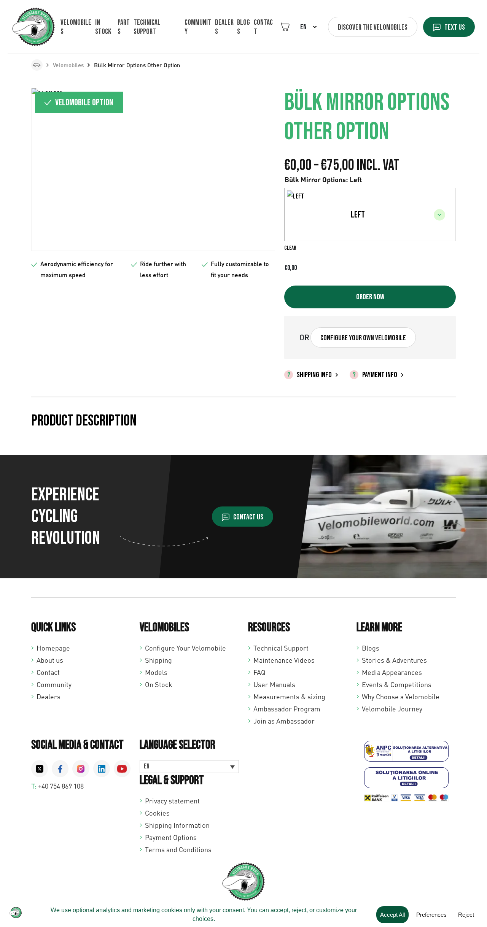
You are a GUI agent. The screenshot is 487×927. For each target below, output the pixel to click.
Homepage (53, 648)
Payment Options (171, 837)
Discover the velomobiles (372, 27)
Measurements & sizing (289, 696)
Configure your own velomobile (363, 338)
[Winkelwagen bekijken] (285, 26)
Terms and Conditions (178, 849)
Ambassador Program (286, 709)
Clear (290, 248)
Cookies (157, 813)
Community (198, 27)
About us (50, 660)
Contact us (248, 517)
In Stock (103, 27)
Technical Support (281, 648)
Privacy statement (172, 801)
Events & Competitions (396, 684)
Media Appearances (392, 672)
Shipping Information (177, 825)
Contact (263, 27)
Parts (124, 27)
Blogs (243, 27)
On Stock (158, 684)
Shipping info (314, 374)
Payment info (379, 374)
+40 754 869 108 (61, 786)
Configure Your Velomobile (185, 648)
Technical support (147, 27)
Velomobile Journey (392, 709)
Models (156, 672)
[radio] (371, 215)
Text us (454, 27)
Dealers (224, 27)
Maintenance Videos (284, 660)
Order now (370, 297)
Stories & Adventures (394, 660)
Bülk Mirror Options (315, 179)
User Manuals (274, 684)
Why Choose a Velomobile (400, 696)
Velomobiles (75, 27)
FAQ (259, 672)
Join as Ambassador (284, 721)
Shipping (158, 660)
